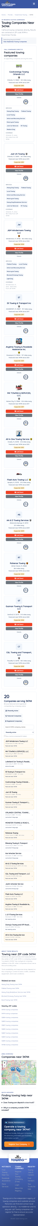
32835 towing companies (10, 1041)
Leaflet (15, 1084)
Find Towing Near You (5, 1172)
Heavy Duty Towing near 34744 (12, 984)
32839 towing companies (10, 1021)
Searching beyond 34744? (15, 40)
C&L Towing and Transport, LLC (19, 653)
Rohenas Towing (17, 563)
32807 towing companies (10, 1033)
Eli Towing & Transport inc (19, 303)
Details (19, 97)
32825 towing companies (10, 1029)
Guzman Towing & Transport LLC (19, 607)
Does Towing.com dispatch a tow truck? (18, 1102)
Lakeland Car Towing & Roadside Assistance (17, 762)
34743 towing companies (10, 1009)
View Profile (19, 94)
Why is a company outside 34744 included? (15, 1109)
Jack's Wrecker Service (14, 884)
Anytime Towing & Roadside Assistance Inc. (19, 348)
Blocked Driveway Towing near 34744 (14, 996)
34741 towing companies (10, 1013)
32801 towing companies (10, 1037)
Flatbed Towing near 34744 (10, 988)
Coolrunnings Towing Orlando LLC (19, 73)
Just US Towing (18, 154)
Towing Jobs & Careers (31, 1172)
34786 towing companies (10, 1045)
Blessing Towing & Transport (16, 843)
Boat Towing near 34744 (9, 1000)
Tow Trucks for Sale (31, 1186)
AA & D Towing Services (18, 520)
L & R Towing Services (13, 914)
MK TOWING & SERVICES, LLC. (19, 394)
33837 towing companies (10, 1025)
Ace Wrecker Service (13, 853)
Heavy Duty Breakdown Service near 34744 (16, 992)
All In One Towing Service (17, 439)
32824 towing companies (10, 1017)
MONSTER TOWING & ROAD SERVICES (17, 823)
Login (17, 1185)
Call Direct (19, 90)
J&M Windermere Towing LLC (19, 231)
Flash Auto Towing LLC (17, 480)
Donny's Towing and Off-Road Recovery (17, 925)
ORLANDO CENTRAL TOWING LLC (17, 813)
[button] (19, 1070)
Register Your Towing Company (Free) (19, 1177)
